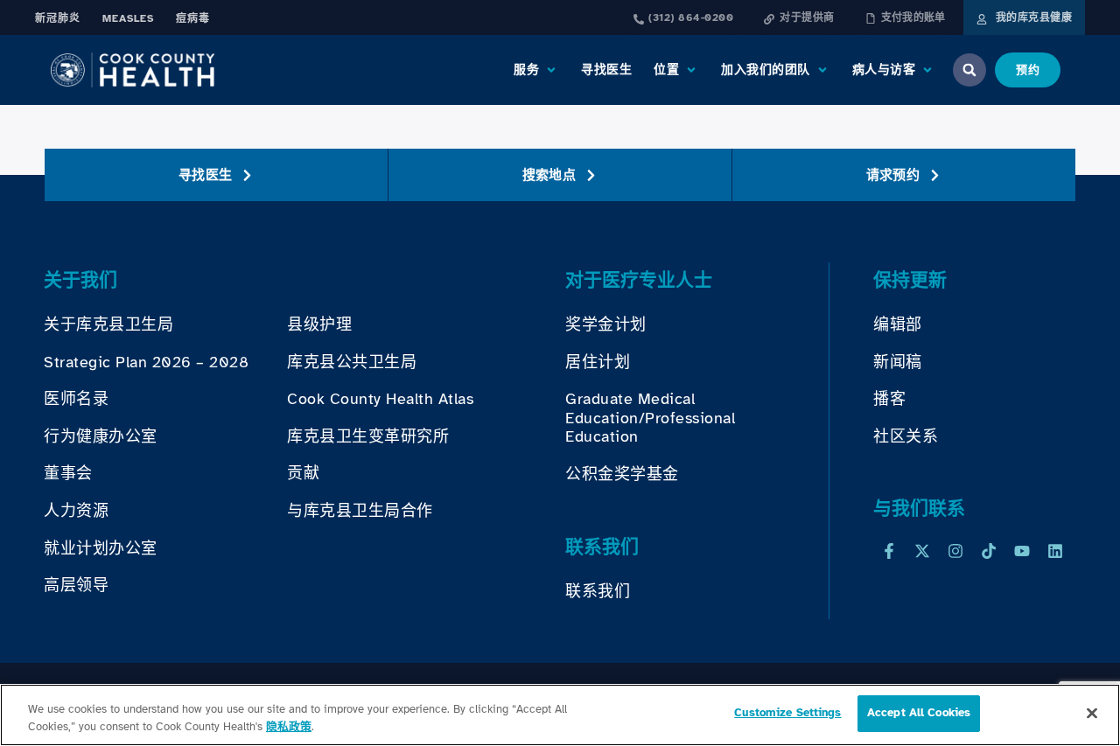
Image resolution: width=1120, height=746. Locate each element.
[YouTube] (1022, 551)
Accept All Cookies (918, 713)
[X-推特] (922, 551)
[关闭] (1092, 713)
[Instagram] (955, 551)
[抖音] (988, 551)
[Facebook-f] (889, 551)
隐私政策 (289, 727)
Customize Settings (787, 713)
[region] (560, 715)
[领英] (1055, 551)
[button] (536, 70)
